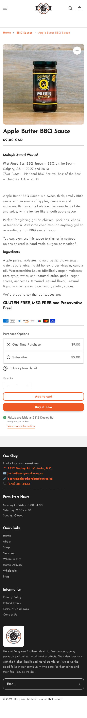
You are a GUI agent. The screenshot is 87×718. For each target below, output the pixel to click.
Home (7, 33)
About (7, 541)
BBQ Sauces (25, 33)
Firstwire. (57, 699)
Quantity (8, 378)
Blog (6, 576)
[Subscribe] (79, 683)
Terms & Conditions (16, 609)
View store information (21, 426)
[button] (5, 8)
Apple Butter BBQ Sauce (54, 33)
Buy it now (43, 407)
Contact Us (10, 614)
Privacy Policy (12, 597)
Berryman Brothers (25, 699)
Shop (6, 547)
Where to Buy (12, 559)
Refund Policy (12, 603)
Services (8, 553)
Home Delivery (12, 565)
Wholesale (10, 571)
